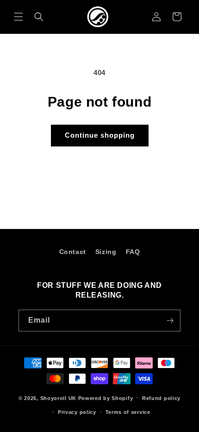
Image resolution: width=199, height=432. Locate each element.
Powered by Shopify (105, 397)
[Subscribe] (170, 320)
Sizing (106, 251)
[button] (18, 16)
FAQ (133, 251)
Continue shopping (100, 135)
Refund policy (161, 398)
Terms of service (128, 412)
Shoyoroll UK (58, 397)
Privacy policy (77, 412)
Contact (72, 251)
